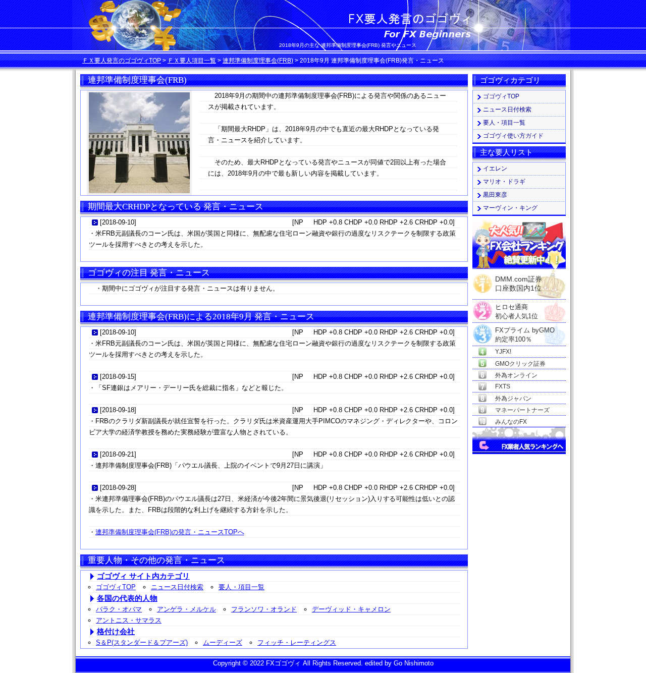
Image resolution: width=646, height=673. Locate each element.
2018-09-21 (118, 454)
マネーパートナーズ (522, 410)
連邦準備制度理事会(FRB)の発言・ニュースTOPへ (169, 532)
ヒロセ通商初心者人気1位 (516, 307)
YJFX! (503, 351)
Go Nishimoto (414, 663)
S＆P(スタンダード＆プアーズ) (142, 642)
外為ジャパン (513, 398)
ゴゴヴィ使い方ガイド (513, 135)
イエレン (495, 168)
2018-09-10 (118, 222)
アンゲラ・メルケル (186, 609)
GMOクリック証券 (520, 363)
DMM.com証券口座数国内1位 (518, 280)
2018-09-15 (118, 376)
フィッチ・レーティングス (296, 642)
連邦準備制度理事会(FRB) (258, 60)
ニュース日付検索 (177, 587)
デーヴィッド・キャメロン (351, 609)
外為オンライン (516, 375)
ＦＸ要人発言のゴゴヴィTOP (121, 60)
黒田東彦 (495, 194)
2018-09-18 (118, 410)
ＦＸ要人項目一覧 (192, 60)
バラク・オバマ (119, 609)
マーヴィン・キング (510, 207)
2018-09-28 (118, 487)
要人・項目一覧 (241, 587)
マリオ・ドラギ (504, 181)
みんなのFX (511, 421)
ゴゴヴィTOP (116, 587)
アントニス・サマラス (129, 620)
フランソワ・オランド (264, 609)
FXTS (502, 386)
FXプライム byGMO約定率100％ (525, 330)
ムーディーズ (222, 642)
